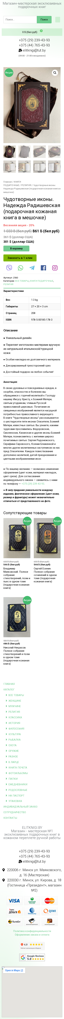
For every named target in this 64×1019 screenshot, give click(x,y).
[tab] (32, 291)
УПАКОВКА (15, 801)
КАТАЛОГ (9, 689)
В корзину (16, 248)
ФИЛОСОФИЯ (16, 728)
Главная (7, 182)
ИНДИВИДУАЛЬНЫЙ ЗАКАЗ (20, 806)
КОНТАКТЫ (10, 817)
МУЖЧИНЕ (15, 706)
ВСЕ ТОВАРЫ (16, 695)
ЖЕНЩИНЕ (15, 700)
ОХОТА (13, 745)
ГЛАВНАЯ (9, 684)
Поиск (44, 19)
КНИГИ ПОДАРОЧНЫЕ (41, 281)
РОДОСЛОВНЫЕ (18, 790)
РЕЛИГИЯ (14, 711)
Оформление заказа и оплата (32, 934)
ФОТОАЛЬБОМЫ (18, 773)
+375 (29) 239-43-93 (33, 483)
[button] (57, 19)
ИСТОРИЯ (14, 723)
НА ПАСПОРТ (16, 795)
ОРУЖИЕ (14, 750)
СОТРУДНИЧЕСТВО (14, 812)
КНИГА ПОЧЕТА (18, 767)
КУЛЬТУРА (15, 734)
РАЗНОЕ (13, 756)
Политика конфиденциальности (32, 931)
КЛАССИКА (15, 717)
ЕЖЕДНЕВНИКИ (18, 784)
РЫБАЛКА (15, 739)
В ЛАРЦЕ (14, 762)
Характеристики (13, 291)
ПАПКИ (13, 778)
